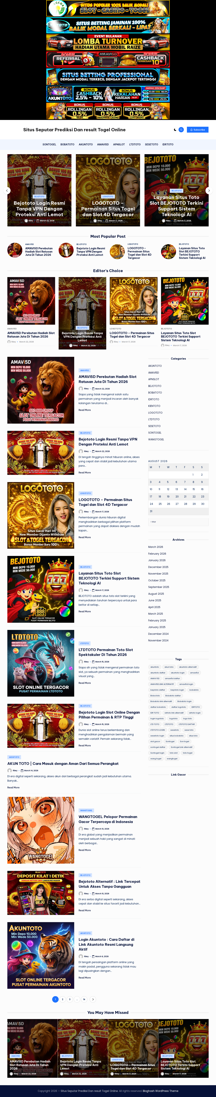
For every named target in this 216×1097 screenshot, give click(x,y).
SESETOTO (154, 426)
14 (84, 999)
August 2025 (156, 594)
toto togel (187, 752)
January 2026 (157, 560)
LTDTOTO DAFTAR (187, 724)
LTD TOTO (154, 724)
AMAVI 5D (154, 678)
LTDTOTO (177, 196)
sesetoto (174, 730)
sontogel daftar (157, 747)
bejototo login (177, 690)
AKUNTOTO (14, 757)
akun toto (169, 667)
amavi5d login (186, 684)
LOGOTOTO (40, 196)
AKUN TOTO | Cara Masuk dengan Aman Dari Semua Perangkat (63, 763)
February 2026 (157, 553)
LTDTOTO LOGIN (157, 730)
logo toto (187, 718)
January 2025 (156, 627)
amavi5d (194, 672)
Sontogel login (157, 752)
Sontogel (170, 741)
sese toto (189, 730)
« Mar (153, 521)
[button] (198, 130)
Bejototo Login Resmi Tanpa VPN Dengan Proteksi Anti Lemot (91, 252)
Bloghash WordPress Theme (160, 1091)
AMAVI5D (29, 244)
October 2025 (156, 580)
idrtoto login (195, 712)
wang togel (155, 758)
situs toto (193, 735)
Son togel (184, 741)
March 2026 (155, 547)
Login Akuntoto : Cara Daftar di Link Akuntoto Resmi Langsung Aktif (106, 944)
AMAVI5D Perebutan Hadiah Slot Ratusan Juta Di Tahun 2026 (39, 252)
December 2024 (158, 634)
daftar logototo (178, 707)
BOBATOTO (155, 392)
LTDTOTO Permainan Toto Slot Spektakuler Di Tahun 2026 (177, 208)
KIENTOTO (154, 406)
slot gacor (155, 741)
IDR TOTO (154, 712)
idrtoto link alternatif (174, 712)
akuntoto (154, 667)
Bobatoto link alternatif (161, 701)
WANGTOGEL (86, 810)
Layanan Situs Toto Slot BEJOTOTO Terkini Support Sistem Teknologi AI (108, 205)
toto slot (174, 752)
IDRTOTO (153, 399)
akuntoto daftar (157, 672)
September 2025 (158, 587)
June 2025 (154, 600)
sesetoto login (157, 735)
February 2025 (157, 620)
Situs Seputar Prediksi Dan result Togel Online (74, 129)
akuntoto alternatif (188, 667)
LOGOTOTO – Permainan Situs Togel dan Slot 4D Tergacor (40, 208)
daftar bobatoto (158, 707)
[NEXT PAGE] (93, 999)
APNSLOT (153, 379)
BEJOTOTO (108, 190)
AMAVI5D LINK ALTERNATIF (162, 684)
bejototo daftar (157, 690)
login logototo (157, 718)
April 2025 (154, 607)
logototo (173, 718)
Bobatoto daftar (173, 695)
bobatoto (194, 690)
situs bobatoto (177, 735)
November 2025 (158, 573)
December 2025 (158, 567)
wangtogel (172, 758)
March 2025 (155, 614)
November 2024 (158, 640)
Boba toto (155, 695)
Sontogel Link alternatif (181, 747)
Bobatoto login (185, 701)
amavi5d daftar (172, 678)
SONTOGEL (154, 432)
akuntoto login (178, 672)
